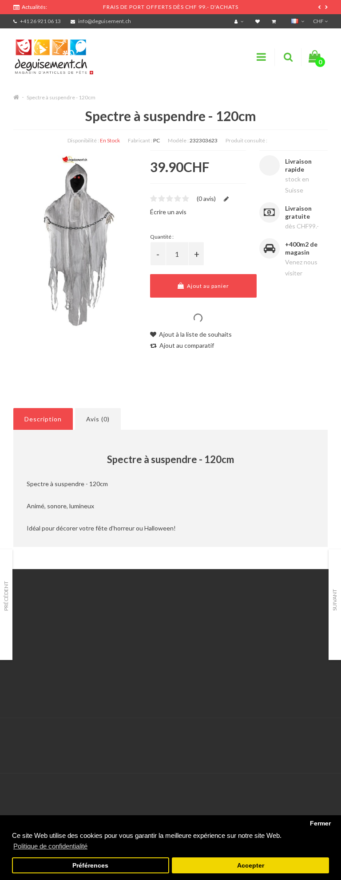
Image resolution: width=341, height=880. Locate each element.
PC (156, 140)
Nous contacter (144, 621)
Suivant (334, 600)
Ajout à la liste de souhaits (195, 334)
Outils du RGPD (35, 621)
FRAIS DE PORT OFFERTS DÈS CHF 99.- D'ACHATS (170, 7)
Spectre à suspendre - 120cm (61, 97)
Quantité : (162, 236)
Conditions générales (43, 676)
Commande (138, 654)
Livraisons (27, 654)
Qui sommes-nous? (40, 643)
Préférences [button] (90, 865)
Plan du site (248, 665)
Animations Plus (35, 632)
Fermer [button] (320, 823)
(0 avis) (206, 198)
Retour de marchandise (155, 643)
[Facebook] (301, 736)
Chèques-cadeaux (257, 621)
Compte (134, 632)
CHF (319, 21)
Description (43, 419)
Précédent (6, 596)
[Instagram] (320, 736)
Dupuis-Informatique (186, 731)
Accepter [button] (250, 865)
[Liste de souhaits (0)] (258, 21)
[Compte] (240, 21)
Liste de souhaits (146, 665)
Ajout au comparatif (186, 345)
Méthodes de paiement (45, 665)
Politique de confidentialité (50, 687)
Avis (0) (98, 419)
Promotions (248, 632)
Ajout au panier (207, 286)
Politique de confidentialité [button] (50, 846)
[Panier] (275, 21)
